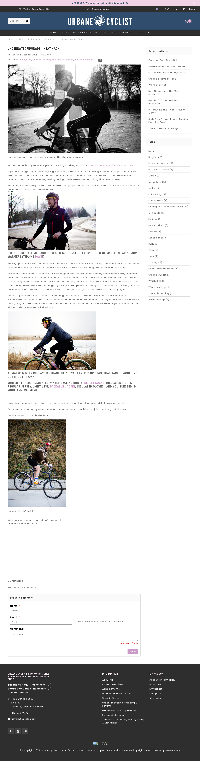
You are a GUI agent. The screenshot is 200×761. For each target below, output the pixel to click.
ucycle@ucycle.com (23, 718)
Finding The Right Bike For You (168, 206)
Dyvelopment (172, 750)
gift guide (156, 212)
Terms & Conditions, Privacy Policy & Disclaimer (123, 721)
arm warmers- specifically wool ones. (111, 165)
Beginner (156, 157)
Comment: (18, 628)
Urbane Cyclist (159, 274)
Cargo (154, 175)
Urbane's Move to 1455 (162, 78)
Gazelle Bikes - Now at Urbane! (167, 66)
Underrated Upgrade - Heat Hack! (34, 48)
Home (53, 32)
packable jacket (62, 386)
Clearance (125, 32)
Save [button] (133, 651)
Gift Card (109, 32)
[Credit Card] (95, 743)
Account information (162, 679)
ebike (153, 188)
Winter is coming (84, 59)
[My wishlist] (184, 9)
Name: (15, 605)
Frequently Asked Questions (119, 710)
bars (153, 151)
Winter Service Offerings (163, 128)
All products (156, 698)
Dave (38, 256)
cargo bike (157, 181)
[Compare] (177, 9)
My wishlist (155, 688)
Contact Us (143, 32)
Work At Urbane (111, 698)
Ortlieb (154, 231)
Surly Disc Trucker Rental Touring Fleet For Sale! (168, 120)
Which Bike (156, 280)
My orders (155, 684)
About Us (107, 679)
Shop (64, 32)
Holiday (155, 219)
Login (192, 9)
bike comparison (160, 163)
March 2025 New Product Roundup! (163, 102)
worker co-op (158, 299)
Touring (155, 262)
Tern (153, 249)
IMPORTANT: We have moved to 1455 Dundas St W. (100, 3)
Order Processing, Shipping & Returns (119, 704)
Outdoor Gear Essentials (163, 60)
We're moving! (157, 84)
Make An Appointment (86, 32)
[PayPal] (104, 743)
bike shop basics (160, 169)
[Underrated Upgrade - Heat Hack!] (74, 109)
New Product (158, 225)
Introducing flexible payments (166, 72)
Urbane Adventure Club (116, 693)
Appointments (111, 688)
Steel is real (158, 237)
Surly (153, 243)
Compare (155, 693)
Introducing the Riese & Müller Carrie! (166, 111)
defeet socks (94, 383)
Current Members (113, 684)
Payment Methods (113, 714)
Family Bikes (157, 200)
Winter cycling (65, 59)
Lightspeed (144, 750)
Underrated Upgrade (44, 59)
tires (153, 256)
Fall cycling (25, 59)
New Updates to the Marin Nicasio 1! (164, 92)
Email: (15, 617)
